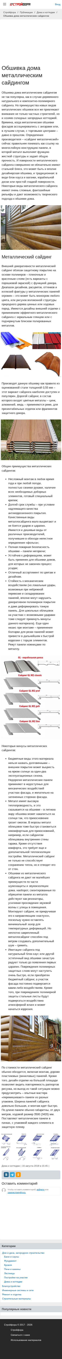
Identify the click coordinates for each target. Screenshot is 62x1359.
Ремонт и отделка (11, 1294)
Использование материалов (26, 1340)
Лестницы (9, 1273)
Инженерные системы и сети (18, 1290)
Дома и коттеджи (13, 1281)
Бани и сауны (11, 1256)
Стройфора (17, 1330)
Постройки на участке (16, 1277)
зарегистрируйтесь (17, 1192)
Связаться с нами (20, 1335)
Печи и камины (12, 1269)
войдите (40, 1189)
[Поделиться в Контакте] (6, 1174)
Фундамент (10, 1260)
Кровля (8, 1265)
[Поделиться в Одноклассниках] (18, 1174)
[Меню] (5, 4)
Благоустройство (11, 1286)
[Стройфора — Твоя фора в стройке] (20, 4)
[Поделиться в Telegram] (12, 1174)
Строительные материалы (16, 1298)
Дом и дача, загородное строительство (23, 1253)
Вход (57, 4)
